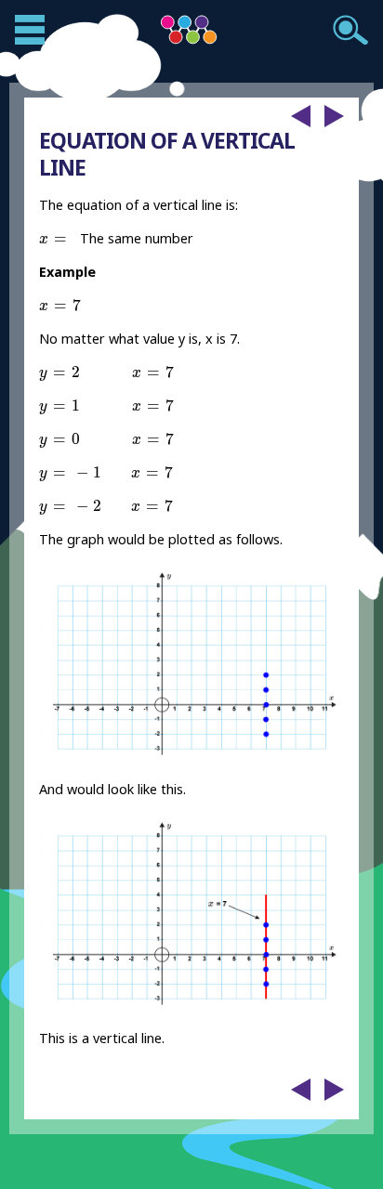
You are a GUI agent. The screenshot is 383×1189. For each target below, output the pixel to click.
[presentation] (56, 240)
